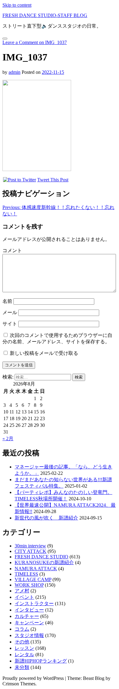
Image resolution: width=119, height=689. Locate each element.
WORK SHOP (29, 585)
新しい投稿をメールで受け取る (44, 353)
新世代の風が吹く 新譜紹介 (46, 517)
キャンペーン (29, 622)
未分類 (22, 667)
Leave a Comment (34, 42)
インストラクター (34, 603)
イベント (24, 597)
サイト (9, 323)
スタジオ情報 (29, 635)
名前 (7, 301)
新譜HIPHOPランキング (41, 660)
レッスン (24, 648)
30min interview (30, 545)
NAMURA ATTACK (36, 568)
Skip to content (16, 5)
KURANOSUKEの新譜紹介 (44, 562)
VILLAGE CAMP (33, 579)
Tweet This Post (52, 179)
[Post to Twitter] (19, 179)
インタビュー (29, 609)
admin (14, 72)
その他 (22, 641)
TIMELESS (26, 574)
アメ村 (22, 590)
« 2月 (7, 438)
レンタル (24, 654)
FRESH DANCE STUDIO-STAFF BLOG (44, 15)
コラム (22, 629)
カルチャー (27, 616)
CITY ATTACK (30, 551)
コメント (12, 250)
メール (9, 312)
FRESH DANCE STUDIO (41, 556)
